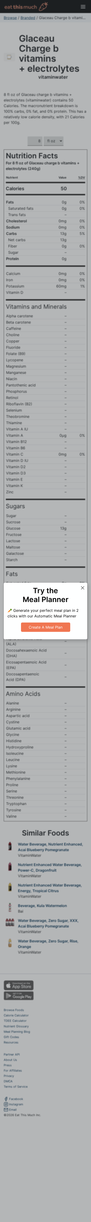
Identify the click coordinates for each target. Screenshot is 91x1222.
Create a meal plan (46, 627)
